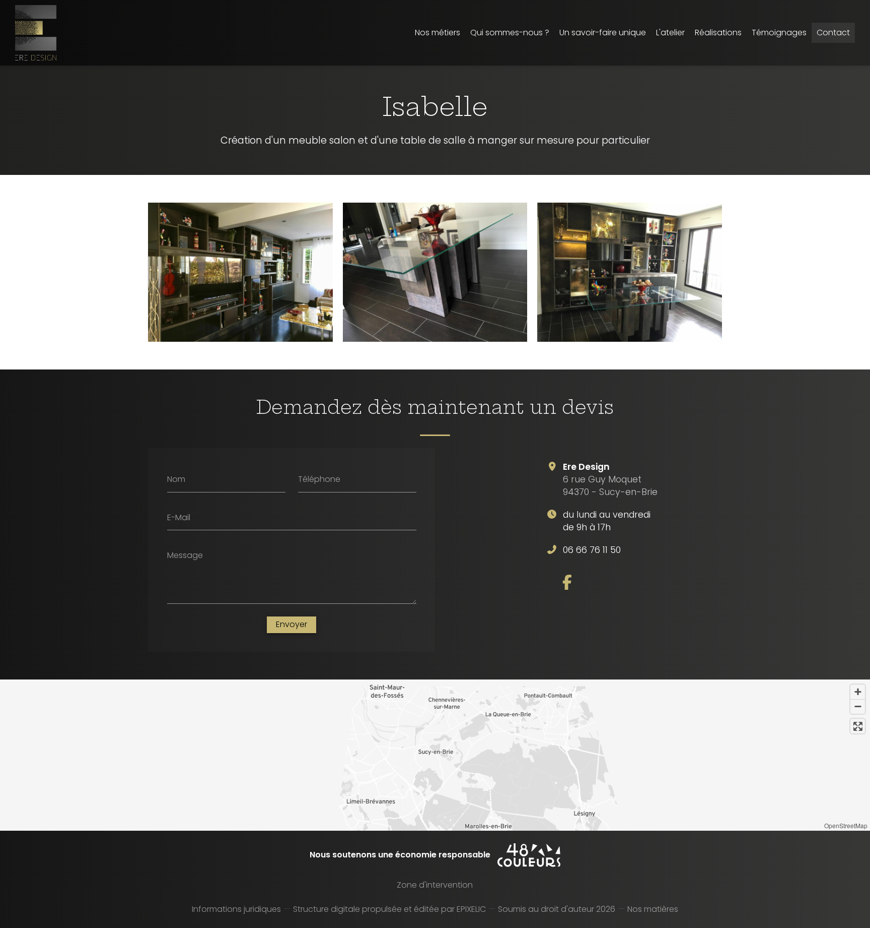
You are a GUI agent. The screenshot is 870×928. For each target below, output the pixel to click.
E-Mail (178, 517)
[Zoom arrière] (857, 706)
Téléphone (319, 479)
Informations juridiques (236, 909)
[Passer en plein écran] (857, 726)
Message (185, 555)
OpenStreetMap (845, 825)
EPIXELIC (471, 909)
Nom (176, 479)
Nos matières (652, 909)
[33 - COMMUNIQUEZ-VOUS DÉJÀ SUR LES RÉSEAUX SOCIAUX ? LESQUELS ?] (567, 582)
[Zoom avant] (857, 692)
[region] (435, 755)
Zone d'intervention (435, 885)
